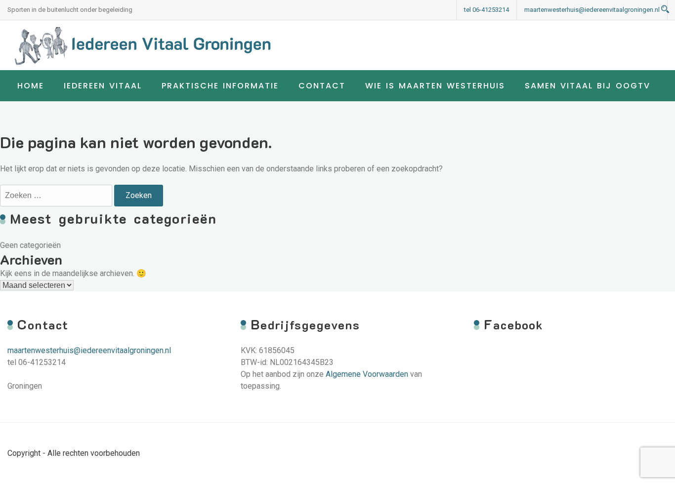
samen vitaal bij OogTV (587, 85)
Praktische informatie (220, 85)
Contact (321, 85)
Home (30, 85)
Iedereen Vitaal (103, 85)
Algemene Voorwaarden (367, 374)
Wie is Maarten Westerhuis (435, 85)
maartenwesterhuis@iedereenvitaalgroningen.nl (592, 9)
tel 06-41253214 (486, 9)
